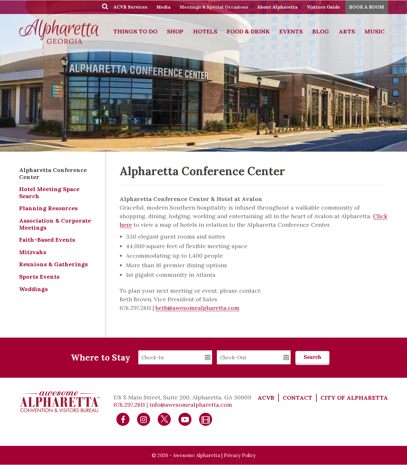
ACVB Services (130, 7)
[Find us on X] (164, 418)
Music (374, 31)
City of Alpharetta (354, 397)
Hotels (205, 31)
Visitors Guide (323, 7)
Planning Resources (48, 208)
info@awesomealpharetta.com (190, 404)
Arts (347, 31)
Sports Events (39, 276)
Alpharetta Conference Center (53, 173)
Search (312, 357)
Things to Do (135, 31)
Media (163, 7)
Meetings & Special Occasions (214, 7)
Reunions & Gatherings (53, 264)
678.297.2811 (129, 404)
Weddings (33, 289)
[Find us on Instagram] (143, 418)
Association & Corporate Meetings (55, 224)
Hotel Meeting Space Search (49, 192)
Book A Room (366, 7)
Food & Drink (248, 31)
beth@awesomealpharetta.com (197, 307)
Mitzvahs (32, 252)
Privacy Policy (240, 455)
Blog (320, 31)
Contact (297, 397)
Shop (175, 31)
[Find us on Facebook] (123, 418)
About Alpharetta (277, 7)
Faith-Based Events (47, 239)
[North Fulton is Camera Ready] (205, 418)
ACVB (266, 397)
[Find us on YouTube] (185, 418)
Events (291, 31)
